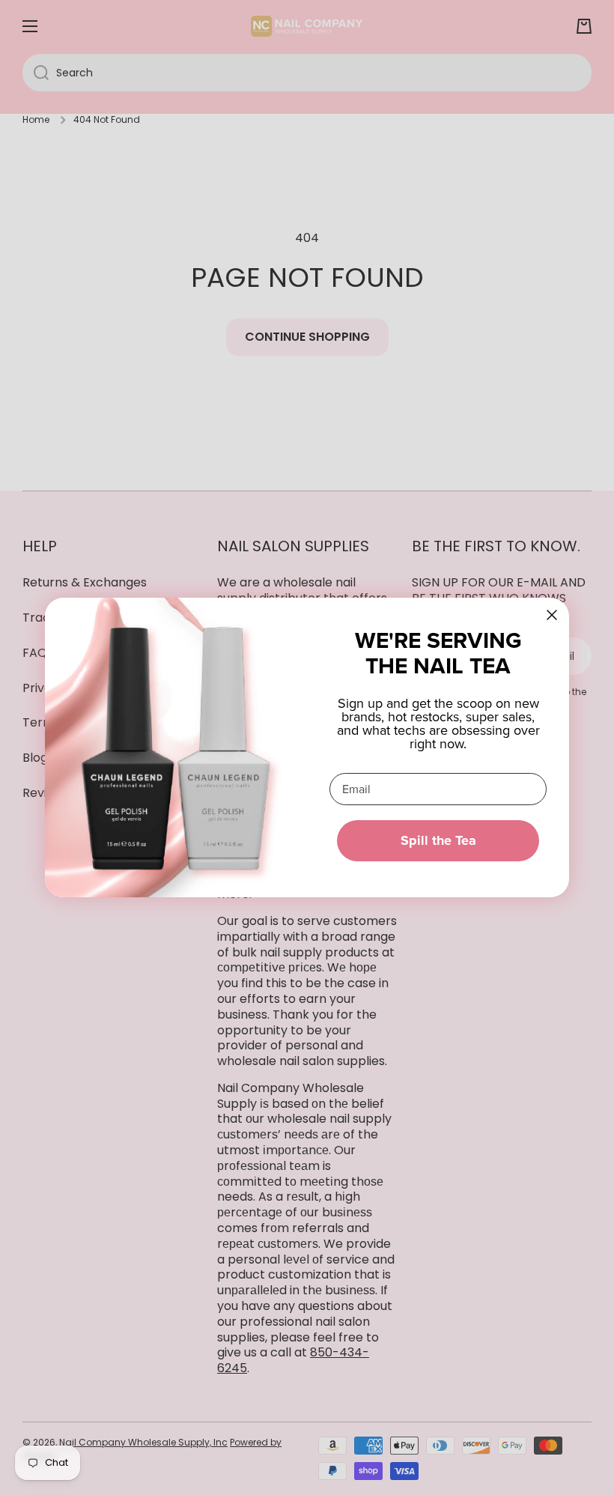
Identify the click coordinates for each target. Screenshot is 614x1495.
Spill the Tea (438, 840)
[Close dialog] (552, 615)
